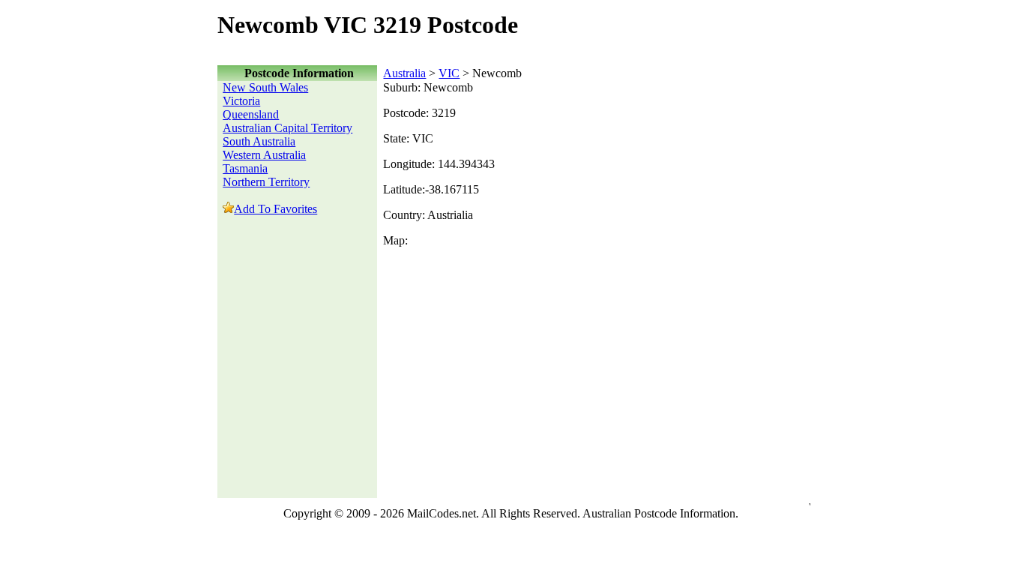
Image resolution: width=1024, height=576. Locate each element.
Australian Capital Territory (287, 128)
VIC (449, 73)
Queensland (251, 114)
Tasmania (245, 168)
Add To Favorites (275, 208)
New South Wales (265, 87)
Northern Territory (266, 182)
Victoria (241, 100)
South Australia (259, 141)
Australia (404, 73)
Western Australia (264, 154)
